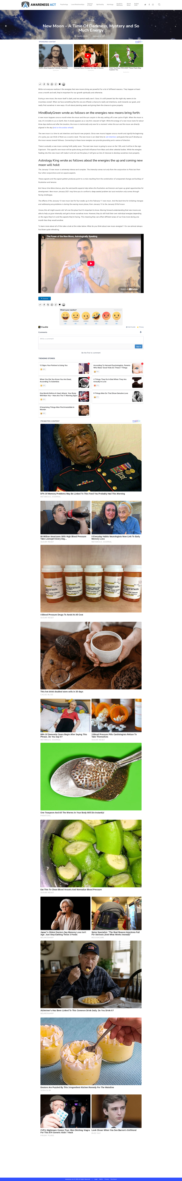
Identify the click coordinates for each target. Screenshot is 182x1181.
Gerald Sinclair (82, 36)
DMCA (101, 1179)
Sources (45, 299)
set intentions (111, 137)
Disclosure (114, 1179)
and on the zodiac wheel (62, 128)
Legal (96, 1179)
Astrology (91, 20)
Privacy (108, 1179)
